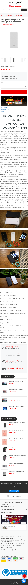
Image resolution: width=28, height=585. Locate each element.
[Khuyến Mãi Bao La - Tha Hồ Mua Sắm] (14, 100)
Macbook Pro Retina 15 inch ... (16, 381)
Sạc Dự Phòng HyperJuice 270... (17, 463)
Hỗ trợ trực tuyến (14, 491)
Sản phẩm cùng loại (8, 419)
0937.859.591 (16, 6)
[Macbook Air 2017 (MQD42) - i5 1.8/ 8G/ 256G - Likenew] (5, 392)
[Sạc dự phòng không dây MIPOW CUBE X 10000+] (4, 441)
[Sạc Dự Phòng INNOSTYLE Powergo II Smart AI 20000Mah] (4, 425)
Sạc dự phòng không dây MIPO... (17, 430)
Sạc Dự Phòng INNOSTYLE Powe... (17, 422)
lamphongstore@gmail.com (11, 549)
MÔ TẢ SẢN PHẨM (4, 107)
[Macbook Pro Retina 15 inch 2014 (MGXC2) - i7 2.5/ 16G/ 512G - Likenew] (5, 383)
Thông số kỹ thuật (4, 109)
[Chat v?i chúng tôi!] (23, 580)
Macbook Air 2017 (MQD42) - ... (16, 389)
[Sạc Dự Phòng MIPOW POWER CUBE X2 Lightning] (4, 449)
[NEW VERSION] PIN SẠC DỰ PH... (17, 471)
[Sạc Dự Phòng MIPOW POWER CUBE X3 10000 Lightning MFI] (4, 457)
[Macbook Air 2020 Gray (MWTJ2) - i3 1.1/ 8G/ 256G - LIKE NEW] (5, 409)
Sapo (17, 583)
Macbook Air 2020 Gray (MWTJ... (17, 406)
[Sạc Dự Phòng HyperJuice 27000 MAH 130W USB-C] (4, 466)
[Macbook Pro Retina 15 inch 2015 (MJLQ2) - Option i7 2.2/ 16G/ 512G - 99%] (5, 400)
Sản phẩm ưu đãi (7, 376)
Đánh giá (2, 111)
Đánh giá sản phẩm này (8, 24)
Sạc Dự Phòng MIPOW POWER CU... (17, 447)
